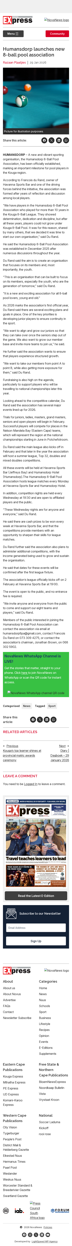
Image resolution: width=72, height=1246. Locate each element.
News (26, 706)
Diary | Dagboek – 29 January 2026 (59, 755)
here (24, 673)
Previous (12, 746)
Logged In (30, 784)
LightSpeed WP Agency (45, 1241)
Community (57, 33)
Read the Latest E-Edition (36, 896)
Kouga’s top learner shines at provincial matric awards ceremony (22, 755)
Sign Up (36, 941)
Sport (52, 706)
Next (62, 746)
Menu (9, 33)
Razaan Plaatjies (14, 62)
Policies (48, 1227)
